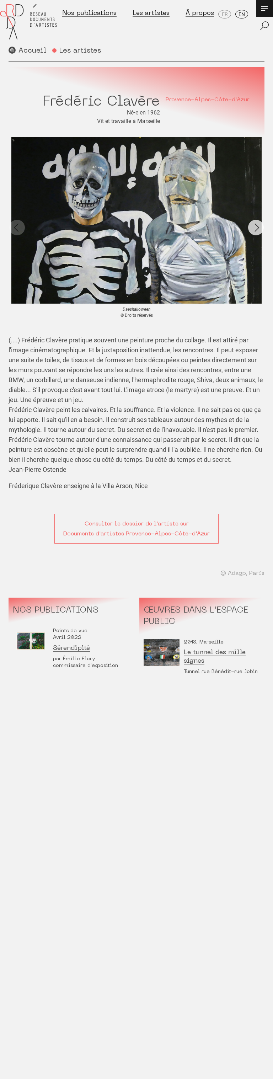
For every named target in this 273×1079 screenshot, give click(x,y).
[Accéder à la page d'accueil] (28, 21)
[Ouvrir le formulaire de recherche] (264, 25)
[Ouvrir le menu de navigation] (264, 8)
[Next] (256, 227)
